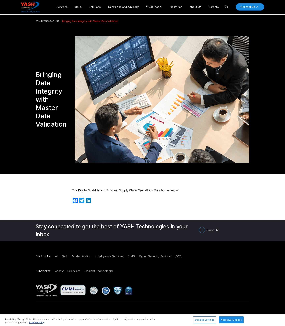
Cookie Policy (36, 322)
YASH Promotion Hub (47, 20)
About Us (195, 7)
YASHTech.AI (154, 7)
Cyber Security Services (155, 256)
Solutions (95, 7)
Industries (176, 7)
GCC (179, 256)
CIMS (131, 256)
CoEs (78, 7)
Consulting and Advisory (123, 7)
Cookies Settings (204, 319)
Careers (213, 7)
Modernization (81, 256)
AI (56, 256)
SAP (65, 256)
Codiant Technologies (99, 271)
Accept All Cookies (231, 319)
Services (62, 7)
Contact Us (247, 7)
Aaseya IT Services (68, 271)
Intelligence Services (110, 256)
